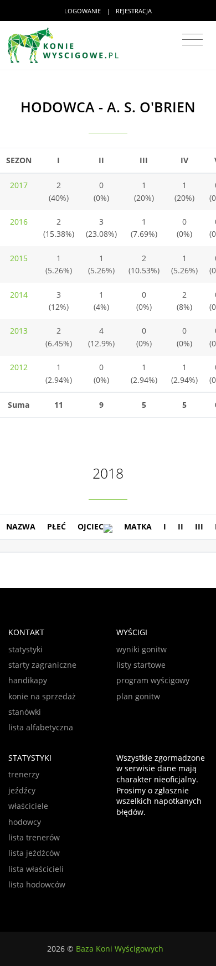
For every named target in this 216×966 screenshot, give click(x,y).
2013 (19, 330)
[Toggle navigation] (192, 40)
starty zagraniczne (42, 664)
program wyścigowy (152, 680)
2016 (19, 221)
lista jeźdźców (34, 853)
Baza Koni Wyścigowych (119, 948)
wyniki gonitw (141, 649)
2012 (19, 367)
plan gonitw (138, 696)
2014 (19, 294)
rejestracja (134, 11)
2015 (19, 258)
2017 (19, 185)
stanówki (24, 712)
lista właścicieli (36, 869)
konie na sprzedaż (42, 696)
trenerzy (23, 774)
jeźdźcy (21, 790)
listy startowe (141, 664)
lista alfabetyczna (40, 727)
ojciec (91, 526)
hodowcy (24, 822)
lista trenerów (34, 837)
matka (138, 526)
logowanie (82, 11)
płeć (56, 526)
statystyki (25, 649)
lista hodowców (36, 884)
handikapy (27, 680)
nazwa (20, 526)
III (199, 526)
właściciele (28, 806)
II (180, 526)
